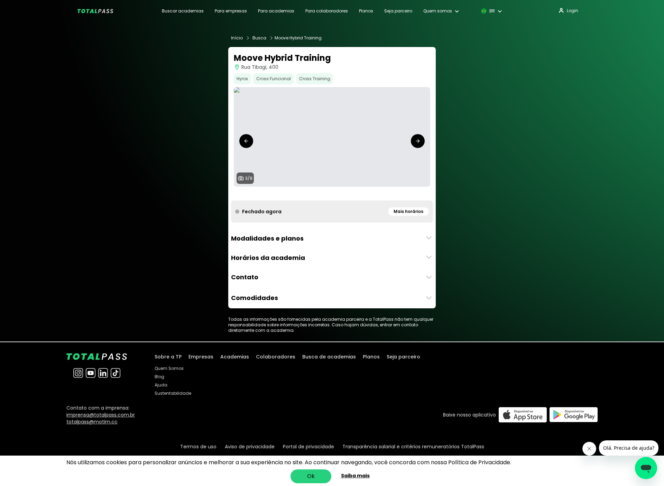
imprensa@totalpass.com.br (100, 414)
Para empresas (231, 11)
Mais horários (408, 211)
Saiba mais (355, 475)
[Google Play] (574, 414)
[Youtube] (90, 373)
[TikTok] (115, 373)
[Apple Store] (523, 414)
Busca (259, 38)
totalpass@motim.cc (92, 421)
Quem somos (437, 11)
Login (572, 10)
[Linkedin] (103, 373)
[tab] (309, 193)
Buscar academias (183, 11)
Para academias (276, 11)
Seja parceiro (398, 11)
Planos (366, 11)
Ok (311, 476)
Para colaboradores (326, 11)
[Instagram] (78, 373)
